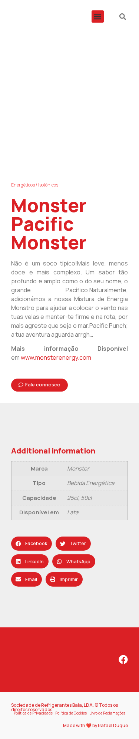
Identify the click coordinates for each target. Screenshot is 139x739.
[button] (98, 16)
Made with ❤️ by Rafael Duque (95, 725)
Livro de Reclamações (107, 713)
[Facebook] (123, 659)
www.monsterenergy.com (56, 357)
